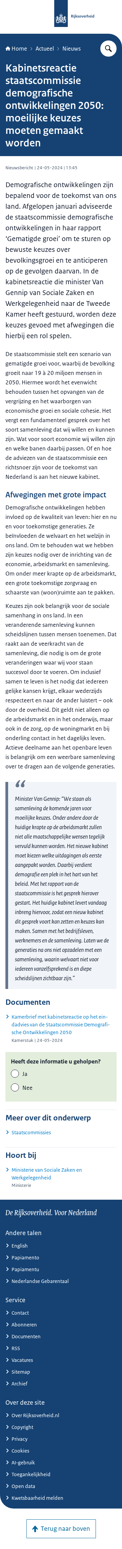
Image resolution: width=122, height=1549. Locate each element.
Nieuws (71, 48)
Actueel (45, 48)
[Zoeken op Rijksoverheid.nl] (108, 48)
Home (19, 48)
